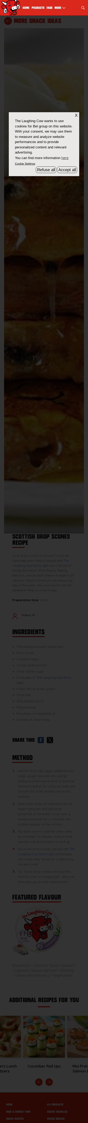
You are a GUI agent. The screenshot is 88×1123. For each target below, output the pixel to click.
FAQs (49, 7)
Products (38, 7)
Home (26, 7)
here (65, 158)
